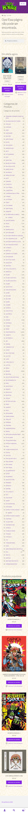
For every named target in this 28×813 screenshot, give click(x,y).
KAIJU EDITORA (10, 353)
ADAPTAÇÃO (9, 133)
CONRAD (8, 196)
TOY (7, 540)
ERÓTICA (8, 250)
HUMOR (8, 320)
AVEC (7, 157)
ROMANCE (8, 482)
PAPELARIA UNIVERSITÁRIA (13, 434)
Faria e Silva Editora (11, 269)
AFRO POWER (9, 139)
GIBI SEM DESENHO (11, 290)
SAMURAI (8, 488)
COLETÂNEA (9, 187)
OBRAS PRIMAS (10, 416)
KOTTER (8, 356)
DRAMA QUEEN (10, 229)
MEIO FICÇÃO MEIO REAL (12, 377)
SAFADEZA (8, 485)
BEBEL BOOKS (9, 169)
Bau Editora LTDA (10, 166)
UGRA (7, 546)
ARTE (7, 151)
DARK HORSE (9, 208)
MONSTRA (8, 395)
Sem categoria (9, 491)
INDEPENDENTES (10, 332)
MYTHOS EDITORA (11, 401)
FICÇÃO (8, 275)
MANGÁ (8, 371)
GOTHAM (8, 296)
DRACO (8, 226)
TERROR (10, 217)
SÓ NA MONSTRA (10, 504)
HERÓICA (8, 308)
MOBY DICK (9, 392)
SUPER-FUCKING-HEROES (13, 516)
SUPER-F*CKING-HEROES (13, 510)
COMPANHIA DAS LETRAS (12, 193)
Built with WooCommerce (9, 804)
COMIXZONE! (9, 190)
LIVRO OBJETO (10, 362)
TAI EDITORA (9, 522)
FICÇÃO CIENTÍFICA (11, 278)
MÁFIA (7, 368)
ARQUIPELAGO (10, 148)
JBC (7, 341)
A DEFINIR (8, 127)
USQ (7, 552)
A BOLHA (8, 124)
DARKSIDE (8, 211)
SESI (7, 494)
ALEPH (7, 142)
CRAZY (7, 202)
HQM (7, 317)
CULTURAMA (9, 205)
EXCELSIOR (9, 262)
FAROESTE (8, 271)
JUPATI (8, 350)
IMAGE (7, 329)
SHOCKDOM (9, 498)
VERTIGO (8, 558)
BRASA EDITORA (10, 175)
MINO (7, 383)
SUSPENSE (8, 519)
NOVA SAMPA (9, 413)
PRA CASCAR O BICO (11, 458)
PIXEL (7, 446)
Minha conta (4, 810)
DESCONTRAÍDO (10, 220)
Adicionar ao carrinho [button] (7, 89)
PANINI (8, 431)
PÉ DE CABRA (9, 437)
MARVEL (10, 513)
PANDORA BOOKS (10, 428)
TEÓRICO (8, 528)
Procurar (14, 810)
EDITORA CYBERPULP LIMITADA (14, 235)
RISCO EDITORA (10, 479)
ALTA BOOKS (9, 145)
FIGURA (8, 284)
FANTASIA (8, 265)
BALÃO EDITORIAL (11, 163)
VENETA (8, 555)
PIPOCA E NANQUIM (11, 443)
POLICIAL (8, 455)
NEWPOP (8, 407)
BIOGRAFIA (9, 172)
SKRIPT (8, 500)
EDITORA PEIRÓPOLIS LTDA (13, 241)
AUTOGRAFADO (10, 154)
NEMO (7, 404)
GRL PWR (8, 299)
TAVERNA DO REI (10, 525)
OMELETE (8, 419)
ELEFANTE (8, 247)
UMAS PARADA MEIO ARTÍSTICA (14, 549)
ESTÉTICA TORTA (10, 259)
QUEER (8, 473)
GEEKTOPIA (9, 287)
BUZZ (7, 178)
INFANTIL (8, 335)
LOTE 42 (8, 365)
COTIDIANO (9, 199)
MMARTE (8, 389)
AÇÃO (7, 130)
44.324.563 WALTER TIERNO (13, 121)
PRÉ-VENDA (9, 464)
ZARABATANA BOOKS (11, 564)
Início (5, 15)
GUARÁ (7, 302)
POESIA (8, 452)
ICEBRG (8, 326)
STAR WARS (9, 507)
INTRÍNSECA (9, 338)
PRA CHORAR (9, 461)
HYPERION (9, 323)
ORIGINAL (8, 425)
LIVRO (7, 359)
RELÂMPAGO (9, 476)
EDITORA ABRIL (10, 232)
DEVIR (7, 223)
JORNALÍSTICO (10, 347)
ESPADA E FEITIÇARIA (11, 253)
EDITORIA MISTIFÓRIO (12, 244)
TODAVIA (8, 534)
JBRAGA (8, 344)
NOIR (7, 410)
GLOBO (8, 293)
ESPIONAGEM (9, 256)
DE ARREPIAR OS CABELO (12, 214)
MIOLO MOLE (9, 386)
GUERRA (8, 305)
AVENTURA (9, 160)
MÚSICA (8, 398)
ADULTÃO (8, 136)
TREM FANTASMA (10, 543)
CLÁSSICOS (9, 184)
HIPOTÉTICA (9, 311)
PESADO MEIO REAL (11, 440)
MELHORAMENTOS (11, 380)
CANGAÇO (8, 181)
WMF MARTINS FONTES (12, 561)
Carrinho (22, 809)
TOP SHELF (9, 537)
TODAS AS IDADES (10, 531)
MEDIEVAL (8, 374)
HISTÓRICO (9, 314)
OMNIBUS (8, 422)
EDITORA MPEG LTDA (11, 238)
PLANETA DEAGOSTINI (12, 449)
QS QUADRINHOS (10, 470)
